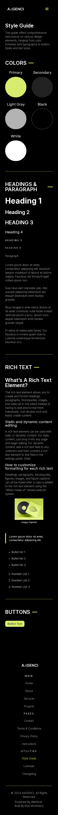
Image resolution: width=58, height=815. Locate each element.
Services (29, 698)
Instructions (29, 744)
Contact (29, 720)
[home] (15, 9)
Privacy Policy (29, 736)
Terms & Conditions (29, 728)
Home (29, 683)
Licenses (29, 766)
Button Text (15, 623)
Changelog (29, 773)
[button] (47, 9)
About (29, 691)
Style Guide (29, 758)
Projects (29, 706)
